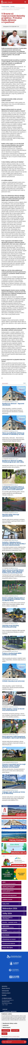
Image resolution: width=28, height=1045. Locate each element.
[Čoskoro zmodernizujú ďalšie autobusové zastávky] (14, 643)
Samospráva (5, 990)
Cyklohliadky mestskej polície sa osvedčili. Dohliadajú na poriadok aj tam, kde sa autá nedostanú (13, 488)
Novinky (12, 6)
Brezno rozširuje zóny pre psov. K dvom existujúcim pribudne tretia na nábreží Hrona (13, 599)
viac (24, 383)
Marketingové (6, 1027)
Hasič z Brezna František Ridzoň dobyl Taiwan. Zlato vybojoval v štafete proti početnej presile (13, 571)
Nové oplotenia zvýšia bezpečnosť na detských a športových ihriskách (14, 737)
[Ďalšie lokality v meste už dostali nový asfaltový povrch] (14, 698)
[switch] (1, 1023)
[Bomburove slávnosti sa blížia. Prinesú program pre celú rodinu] (14, 450)
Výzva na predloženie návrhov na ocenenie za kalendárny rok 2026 (13, 433)
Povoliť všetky (5, 1030)
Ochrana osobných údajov (13, 1036)
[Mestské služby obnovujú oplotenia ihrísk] (14, 504)
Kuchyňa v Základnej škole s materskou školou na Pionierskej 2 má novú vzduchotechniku (13, 543)
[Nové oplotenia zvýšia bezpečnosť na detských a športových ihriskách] (14, 727)
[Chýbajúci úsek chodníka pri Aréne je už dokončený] (14, 783)
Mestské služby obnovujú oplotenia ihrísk (10, 515)
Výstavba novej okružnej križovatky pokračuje (10, 626)
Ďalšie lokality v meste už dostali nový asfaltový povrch (13, 709)
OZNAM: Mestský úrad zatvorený (13, 681)
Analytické (6, 1025)
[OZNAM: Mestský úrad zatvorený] (14, 673)
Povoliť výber (15, 1030)
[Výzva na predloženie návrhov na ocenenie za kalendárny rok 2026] (14, 424)
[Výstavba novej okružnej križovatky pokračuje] (14, 616)
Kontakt (4, 995)
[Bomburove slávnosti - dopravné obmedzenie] (14, 395)
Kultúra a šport (6, 993)
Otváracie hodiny (6, 1001)
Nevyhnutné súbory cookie (10, 1023)
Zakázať (4, 1033)
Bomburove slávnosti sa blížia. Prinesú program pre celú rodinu (13, 461)
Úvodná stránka (5, 6)
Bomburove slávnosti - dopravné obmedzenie (13, 404)
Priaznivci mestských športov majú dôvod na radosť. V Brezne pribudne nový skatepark (13, 765)
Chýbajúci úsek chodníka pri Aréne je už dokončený (13, 792)
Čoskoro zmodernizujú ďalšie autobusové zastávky (11, 654)
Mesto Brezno (6, 988)
